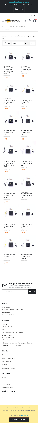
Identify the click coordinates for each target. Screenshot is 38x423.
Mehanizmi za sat (7, 29)
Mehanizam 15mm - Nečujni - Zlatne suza (9, 256)
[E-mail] (34, 15)
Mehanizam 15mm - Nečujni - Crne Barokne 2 (26, 256)
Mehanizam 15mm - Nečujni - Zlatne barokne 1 (9, 102)
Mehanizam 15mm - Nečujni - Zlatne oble (9, 226)
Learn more (24, 415)
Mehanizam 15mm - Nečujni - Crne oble (26, 226)
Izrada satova (19, 26)
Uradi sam (9, 26)
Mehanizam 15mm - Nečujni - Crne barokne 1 (9, 195)
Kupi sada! (19, 9)
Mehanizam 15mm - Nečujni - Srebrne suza (26, 163)
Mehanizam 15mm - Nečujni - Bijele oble (26, 70)
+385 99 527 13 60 (7, 327)
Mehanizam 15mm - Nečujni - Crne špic (26, 132)
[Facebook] (31, 15)
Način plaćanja (6, 361)
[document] (19, 414)
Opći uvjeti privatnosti (8, 368)
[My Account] (30, 20)
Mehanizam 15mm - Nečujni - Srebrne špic (26, 195)
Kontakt (4, 365)
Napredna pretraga (7, 387)
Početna (2, 26)
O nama (4, 355)
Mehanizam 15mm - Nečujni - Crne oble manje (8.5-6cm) (9, 70)
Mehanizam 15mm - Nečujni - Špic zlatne (26, 102)
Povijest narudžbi (7, 384)
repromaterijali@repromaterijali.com (12, 332)
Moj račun (5, 381)
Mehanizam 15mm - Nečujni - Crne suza (9, 132)
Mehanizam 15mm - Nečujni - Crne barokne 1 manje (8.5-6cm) (9, 164)
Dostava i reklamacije (8, 358)
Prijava (4, 377)
